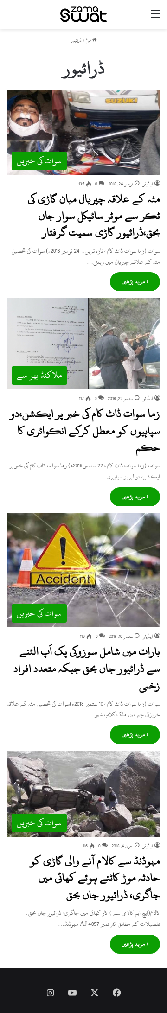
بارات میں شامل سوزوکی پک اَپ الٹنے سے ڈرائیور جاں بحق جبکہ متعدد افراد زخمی (86, 668)
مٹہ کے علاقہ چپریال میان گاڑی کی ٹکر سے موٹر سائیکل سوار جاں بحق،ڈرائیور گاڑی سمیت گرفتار (94, 216)
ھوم (89, 41)
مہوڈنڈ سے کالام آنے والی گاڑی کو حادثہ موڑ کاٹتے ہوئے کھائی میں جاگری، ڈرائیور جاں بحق (95, 878)
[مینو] (155, 17)
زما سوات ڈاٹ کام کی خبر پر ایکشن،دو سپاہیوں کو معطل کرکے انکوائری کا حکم (85, 430)
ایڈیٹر (148, 184)
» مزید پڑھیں (135, 281)
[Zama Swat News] (83, 14)
